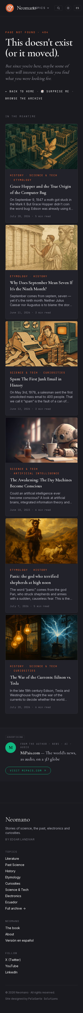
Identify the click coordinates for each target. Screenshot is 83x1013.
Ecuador (11, 902)
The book (12, 928)
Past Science (14, 865)
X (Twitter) (13, 960)
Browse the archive (24, 98)
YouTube (11, 966)
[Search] (58, 8)
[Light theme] (68, 8)
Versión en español (19, 940)
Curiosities (12, 883)
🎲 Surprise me (55, 91)
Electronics (13, 896)
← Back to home (20, 91)
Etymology (13, 877)
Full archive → (15, 908)
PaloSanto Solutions (43, 999)
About (9, 934)
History (10, 871)
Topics (39, 8)
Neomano (17, 819)
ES (77, 8)
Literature (12, 858)
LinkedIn (11, 972)
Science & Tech (17, 890)
